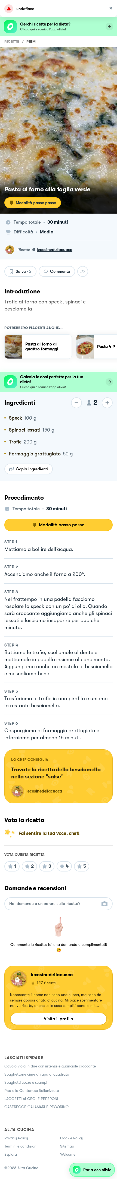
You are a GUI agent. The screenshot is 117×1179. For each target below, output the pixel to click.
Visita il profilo (58, 1018)
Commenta (60, 271)
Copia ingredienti (32, 469)
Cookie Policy (71, 1138)
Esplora (10, 1154)
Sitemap (67, 1146)
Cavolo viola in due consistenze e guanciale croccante (50, 1066)
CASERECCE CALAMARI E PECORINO (36, 1107)
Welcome (67, 1154)
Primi (31, 41)
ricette (11, 41)
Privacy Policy (16, 1138)
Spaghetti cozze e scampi (25, 1082)
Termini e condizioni (20, 1146)
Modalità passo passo (36, 202)
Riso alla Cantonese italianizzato (31, 1090)
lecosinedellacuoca (54, 249)
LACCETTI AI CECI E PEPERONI (31, 1098)
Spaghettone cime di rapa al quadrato (36, 1074)
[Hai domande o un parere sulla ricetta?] (53, 904)
